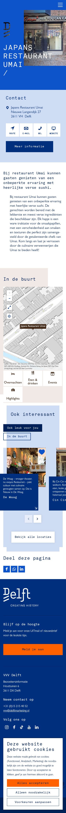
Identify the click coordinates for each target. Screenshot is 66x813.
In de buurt (17, 436)
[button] (33, 328)
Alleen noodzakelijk (33, 792)
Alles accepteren (33, 783)
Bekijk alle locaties (33, 537)
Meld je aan (33, 649)
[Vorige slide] (28, 519)
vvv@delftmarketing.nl (16, 710)
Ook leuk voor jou (22, 428)
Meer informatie (29, 146)
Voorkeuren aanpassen (33, 802)
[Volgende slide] (37, 519)
